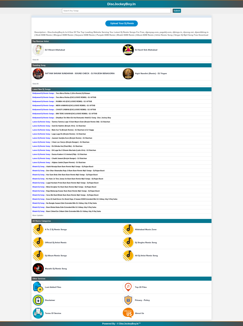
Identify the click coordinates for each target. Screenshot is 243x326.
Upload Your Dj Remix (122, 23)
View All (35, 60)
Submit (177, 11)
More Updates (37, 215)
